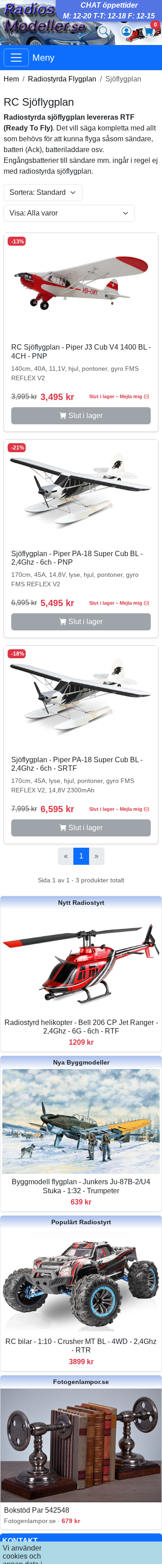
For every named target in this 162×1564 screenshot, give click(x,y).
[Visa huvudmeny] (16, 58)
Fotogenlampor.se (81, 1381)
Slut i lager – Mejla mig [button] (115, 396)
